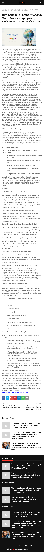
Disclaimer (20, 546)
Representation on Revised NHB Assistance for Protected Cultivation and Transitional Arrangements (26, 475)
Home (4, 9)
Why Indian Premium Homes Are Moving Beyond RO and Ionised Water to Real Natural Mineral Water (26, 466)
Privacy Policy (29, 546)
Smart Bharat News (22, 549)
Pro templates (34, 549)
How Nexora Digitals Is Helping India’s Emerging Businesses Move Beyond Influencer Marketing (25, 426)
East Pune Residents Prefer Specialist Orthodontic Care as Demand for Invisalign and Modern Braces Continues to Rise (26, 447)
